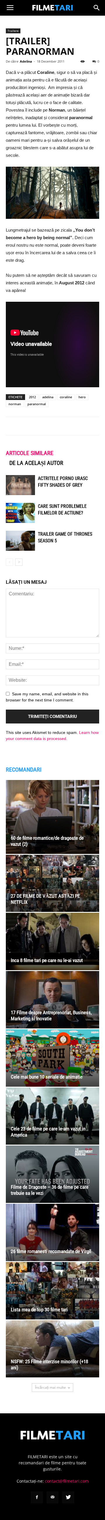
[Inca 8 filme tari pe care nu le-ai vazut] (52, 941)
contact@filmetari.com (67, 1481)
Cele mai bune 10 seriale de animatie (47, 1077)
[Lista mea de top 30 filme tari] (52, 1290)
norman (14, 404)
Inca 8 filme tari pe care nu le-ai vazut (47, 960)
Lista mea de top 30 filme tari (39, 1309)
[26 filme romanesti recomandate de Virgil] (52, 1232)
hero (82, 397)
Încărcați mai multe (50, 1387)
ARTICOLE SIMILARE (29, 453)
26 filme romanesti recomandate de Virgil (51, 1251)
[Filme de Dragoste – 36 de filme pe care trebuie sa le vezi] (52, 1174)
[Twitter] (68, 1497)
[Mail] (52, 1497)
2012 (32, 397)
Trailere (13, 31)
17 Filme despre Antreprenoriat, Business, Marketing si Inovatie (51, 1015)
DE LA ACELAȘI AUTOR (36, 462)
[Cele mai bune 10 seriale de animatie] (52, 1058)
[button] (97, 8)
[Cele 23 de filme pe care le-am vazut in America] (52, 1116)
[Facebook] (37, 1497)
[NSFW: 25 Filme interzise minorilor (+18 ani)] (52, 1349)
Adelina (26, 61)
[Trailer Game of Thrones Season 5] (20, 541)
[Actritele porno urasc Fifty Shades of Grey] (20, 485)
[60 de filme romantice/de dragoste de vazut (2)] (52, 817)
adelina (47, 397)
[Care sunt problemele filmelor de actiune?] (20, 513)
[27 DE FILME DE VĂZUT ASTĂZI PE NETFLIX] (52, 883)
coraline (66, 397)
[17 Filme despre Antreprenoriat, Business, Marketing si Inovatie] (52, 999)
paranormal (36, 404)
